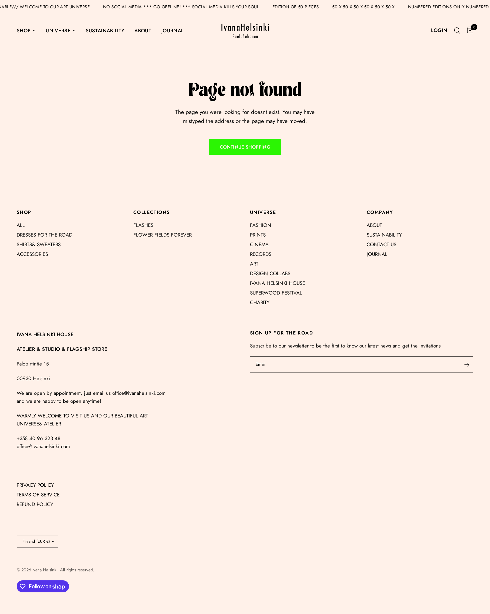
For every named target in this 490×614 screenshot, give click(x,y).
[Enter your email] (466, 364)
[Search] (457, 30)
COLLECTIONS (151, 212)
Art (254, 264)
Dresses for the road (44, 235)
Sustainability (105, 30)
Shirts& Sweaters (39, 244)
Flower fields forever (162, 235)
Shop (24, 30)
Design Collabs (270, 273)
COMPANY (380, 212)
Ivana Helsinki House (277, 283)
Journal (172, 30)
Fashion (260, 225)
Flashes (143, 225)
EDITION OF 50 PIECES (303, 7)
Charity (259, 302)
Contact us (381, 244)
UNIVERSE (263, 212)
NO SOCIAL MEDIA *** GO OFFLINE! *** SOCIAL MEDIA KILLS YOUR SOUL (189, 7)
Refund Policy (35, 504)
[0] (468, 30)
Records (260, 254)
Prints (258, 235)
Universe (58, 30)
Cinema (259, 244)
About (142, 30)
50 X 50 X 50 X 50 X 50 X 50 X (371, 7)
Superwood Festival (276, 293)
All (21, 225)
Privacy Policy (35, 485)
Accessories (32, 254)
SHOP (24, 212)
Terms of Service (38, 494)
